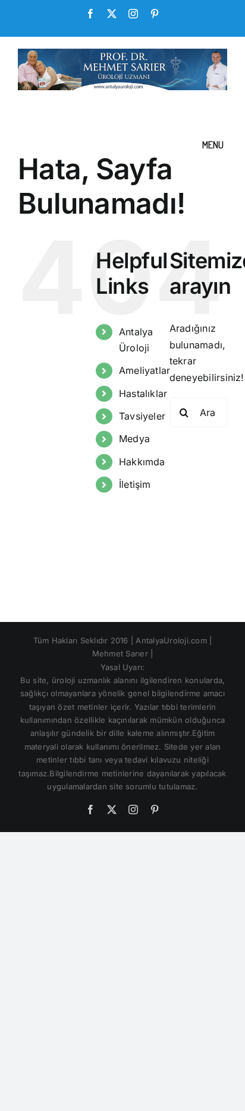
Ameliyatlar (145, 370)
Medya (134, 439)
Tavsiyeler (142, 416)
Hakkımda (142, 462)
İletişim (135, 484)
